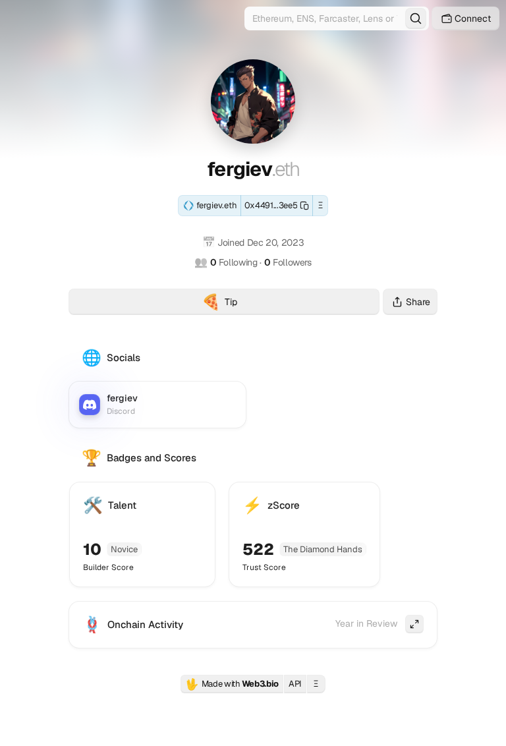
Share (418, 302)
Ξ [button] (320, 205)
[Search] (415, 18)
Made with (232, 684)
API (295, 683)
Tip (291, 303)
